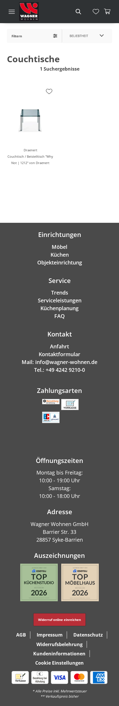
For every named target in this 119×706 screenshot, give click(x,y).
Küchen (60, 254)
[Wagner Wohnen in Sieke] (29, 11)
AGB (21, 635)
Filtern (17, 36)
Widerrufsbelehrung (59, 644)
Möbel (59, 246)
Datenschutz (88, 635)
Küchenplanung (59, 308)
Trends (59, 292)
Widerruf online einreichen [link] (59, 619)
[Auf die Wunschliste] (49, 91)
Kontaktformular (59, 354)
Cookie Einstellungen (59, 663)
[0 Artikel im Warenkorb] (107, 11)
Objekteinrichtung (59, 262)
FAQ (59, 315)
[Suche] (78, 11)
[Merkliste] (96, 11)
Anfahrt (59, 346)
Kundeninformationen (59, 653)
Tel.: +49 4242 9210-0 (59, 369)
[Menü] (11, 11)
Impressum (50, 635)
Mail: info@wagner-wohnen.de (59, 361)
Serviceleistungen (59, 300)
